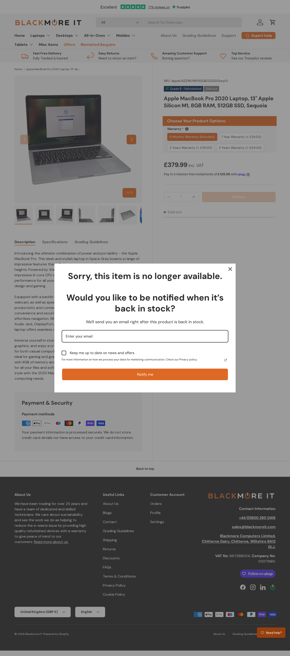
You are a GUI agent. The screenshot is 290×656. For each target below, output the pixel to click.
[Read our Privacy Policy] (225, 360)
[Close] (230, 269)
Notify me (145, 374)
